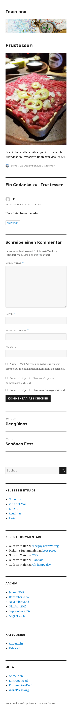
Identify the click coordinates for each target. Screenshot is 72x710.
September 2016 (19, 611)
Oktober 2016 (17, 606)
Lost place (49, 550)
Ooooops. (15, 499)
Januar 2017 (16, 592)
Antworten (12, 222)
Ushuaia (37, 560)
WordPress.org (19, 690)
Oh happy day (41, 564)
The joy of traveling (45, 546)
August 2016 (17, 616)
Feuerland (16, 11)
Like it (13, 508)
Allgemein (49, 165)
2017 (35, 555)
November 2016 (19, 601)
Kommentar (15, 263)
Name (10, 314)
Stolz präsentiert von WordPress (37, 703)
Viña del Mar (17, 504)
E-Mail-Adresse (17, 330)
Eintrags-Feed (18, 680)
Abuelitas (15, 513)
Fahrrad (14, 648)
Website (11, 346)
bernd (14, 165)
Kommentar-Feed (20, 685)
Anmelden (16, 676)
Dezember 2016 (19, 597)
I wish (13, 518)
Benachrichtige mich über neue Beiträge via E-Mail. (37, 390)
